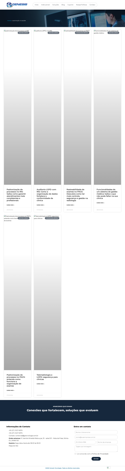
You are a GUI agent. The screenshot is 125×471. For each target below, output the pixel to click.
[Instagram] (108, 4)
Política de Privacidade (100, 454)
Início (36, 5)
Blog (63, 5)
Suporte (70, 5)
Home (9, 20)
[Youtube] (116, 4)
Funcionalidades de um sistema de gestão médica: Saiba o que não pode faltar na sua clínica (107, 193)
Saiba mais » (10, 205)
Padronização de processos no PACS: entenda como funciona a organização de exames (16, 380)
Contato (92, 5)
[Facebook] (112, 4)
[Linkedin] (105, 4)
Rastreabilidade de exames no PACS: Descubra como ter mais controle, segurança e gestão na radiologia (77, 195)
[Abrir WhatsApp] (119, 466)
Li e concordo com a (92, 454)
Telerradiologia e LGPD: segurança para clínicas (47, 377)
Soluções (55, 5)
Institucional (45, 5)
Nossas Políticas (81, 5)
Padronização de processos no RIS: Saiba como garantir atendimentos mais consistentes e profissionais (16, 195)
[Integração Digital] (109, 468)
